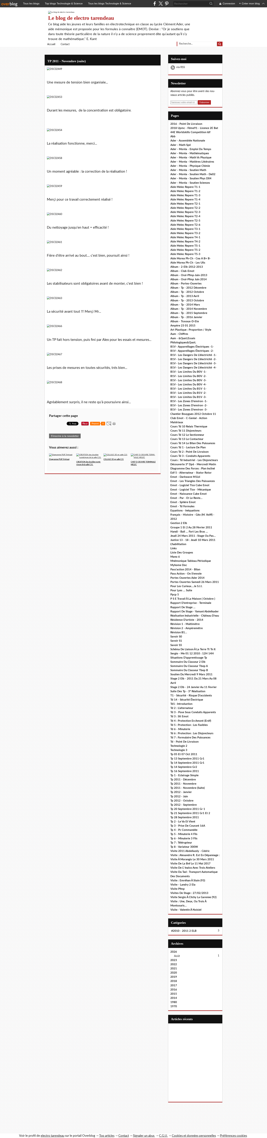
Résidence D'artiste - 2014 (186, 620)
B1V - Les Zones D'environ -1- (188, 401)
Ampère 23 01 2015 (182, 325)
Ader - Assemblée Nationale (187, 140)
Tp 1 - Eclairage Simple (184, 775)
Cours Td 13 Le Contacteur (186, 439)
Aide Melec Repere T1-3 (185, 195)
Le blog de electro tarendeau (81, 18)
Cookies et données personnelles (194, 1135)
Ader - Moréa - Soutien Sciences (190, 183)
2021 (173, 968)
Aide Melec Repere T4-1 (185, 237)
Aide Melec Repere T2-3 (185, 212)
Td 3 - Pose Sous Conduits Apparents (193, 712)
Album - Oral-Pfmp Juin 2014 (188, 279)
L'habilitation (178, 544)
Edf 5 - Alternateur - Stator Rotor (191, 472)
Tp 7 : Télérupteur (181, 842)
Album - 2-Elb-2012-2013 (186, 267)
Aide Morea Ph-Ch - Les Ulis (187, 262)
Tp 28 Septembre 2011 (184, 817)
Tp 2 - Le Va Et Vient (182, 821)
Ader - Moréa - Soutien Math (188, 170)
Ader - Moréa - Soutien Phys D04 (190, 178)
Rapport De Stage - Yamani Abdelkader (194, 611)
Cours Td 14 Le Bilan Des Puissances (192, 443)
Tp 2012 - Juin (179, 796)
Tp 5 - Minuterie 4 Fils (183, 834)
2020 (173, 972)
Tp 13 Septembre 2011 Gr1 (187, 758)
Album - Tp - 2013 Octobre (187, 300)
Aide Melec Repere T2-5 (185, 220)
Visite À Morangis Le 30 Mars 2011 (192, 859)
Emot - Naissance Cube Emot (188, 494)
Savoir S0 (176, 636)
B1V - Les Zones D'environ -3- (188, 409)
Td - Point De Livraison (184, 741)
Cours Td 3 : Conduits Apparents (190, 456)
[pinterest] (166, 3)
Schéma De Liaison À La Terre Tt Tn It (193, 649)
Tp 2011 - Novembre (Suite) (187, 788)
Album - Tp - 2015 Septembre (188, 313)
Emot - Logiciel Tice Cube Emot (189, 485)
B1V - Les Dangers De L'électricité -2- (193, 359)
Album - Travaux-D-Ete (184, 321)
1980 (173, 1002)
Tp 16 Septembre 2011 (184, 771)
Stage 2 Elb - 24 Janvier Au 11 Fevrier (193, 687)
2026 (173, 951)
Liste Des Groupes (181, 552)
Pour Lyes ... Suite (181, 590)
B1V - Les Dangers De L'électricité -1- (193, 355)
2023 (173, 960)
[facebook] (154, 3)
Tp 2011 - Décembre (183, 779)
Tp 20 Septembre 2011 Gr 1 (187, 809)
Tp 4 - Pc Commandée (183, 830)
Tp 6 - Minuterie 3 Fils (183, 838)
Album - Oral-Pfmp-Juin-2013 (188, 275)
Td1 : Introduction (181, 704)
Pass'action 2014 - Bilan (185, 569)
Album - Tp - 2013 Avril (184, 296)
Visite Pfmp (177, 889)
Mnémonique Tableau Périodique (190, 561)
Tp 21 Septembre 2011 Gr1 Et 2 (190, 813)
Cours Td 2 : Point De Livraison (189, 452)
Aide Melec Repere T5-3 (185, 254)
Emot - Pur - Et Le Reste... (186, 498)
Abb (172, 136)
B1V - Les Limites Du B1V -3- (188, 397)
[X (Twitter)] (160, 3)
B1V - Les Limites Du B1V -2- (188, 393)
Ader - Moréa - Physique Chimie (190, 166)
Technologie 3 (178, 750)
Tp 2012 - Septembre (183, 805)
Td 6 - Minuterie (180, 729)
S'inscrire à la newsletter (65, 436)
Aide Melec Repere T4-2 (185, 241)
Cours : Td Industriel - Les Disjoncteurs (194, 460)
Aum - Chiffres (179, 334)
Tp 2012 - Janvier (181, 792)
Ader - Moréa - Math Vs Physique (190, 157)
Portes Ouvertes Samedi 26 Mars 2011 (194, 582)
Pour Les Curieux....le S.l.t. (186, 586)
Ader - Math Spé (180, 145)
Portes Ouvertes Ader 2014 (187, 578)
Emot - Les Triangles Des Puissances (192, 481)
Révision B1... (178, 632)
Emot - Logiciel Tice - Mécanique (190, 489)
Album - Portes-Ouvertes (186, 283)
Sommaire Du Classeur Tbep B (189, 670)
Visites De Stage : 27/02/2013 (189, 893)
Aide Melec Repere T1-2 (185, 191)
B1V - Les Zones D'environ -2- (188, 405)
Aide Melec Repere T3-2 (185, 233)
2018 (173, 981)
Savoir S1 (176, 640)
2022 (173, 964)
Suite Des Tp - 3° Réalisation (187, 691)
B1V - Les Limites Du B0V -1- (188, 371)
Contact (65, 44)
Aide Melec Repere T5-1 (185, 245)
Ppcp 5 (174, 594)
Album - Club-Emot (182, 271)
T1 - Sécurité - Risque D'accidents (191, 695)
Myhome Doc (178, 565)
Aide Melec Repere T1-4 (185, 199)
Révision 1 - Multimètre (185, 624)
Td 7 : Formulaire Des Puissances (190, 737)
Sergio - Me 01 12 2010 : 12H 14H (192, 653)
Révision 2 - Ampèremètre (186, 628)
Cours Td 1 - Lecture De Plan (188, 447)
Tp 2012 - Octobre (181, 800)
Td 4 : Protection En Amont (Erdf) (190, 721)
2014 (173, 998)
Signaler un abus (144, 1135)
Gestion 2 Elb (178, 523)
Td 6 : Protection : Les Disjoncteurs (191, 733)
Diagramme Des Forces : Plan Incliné (192, 468)
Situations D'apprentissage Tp (188, 657)
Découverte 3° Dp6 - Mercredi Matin (193, 464)
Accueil (51, 44)
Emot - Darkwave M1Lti (185, 477)
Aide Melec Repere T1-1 (185, 187)
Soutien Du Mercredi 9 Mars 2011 (191, 674)
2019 (173, 977)
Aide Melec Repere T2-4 (185, 216)
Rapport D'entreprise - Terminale (190, 603)
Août (177, 956)
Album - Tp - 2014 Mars (185, 304)
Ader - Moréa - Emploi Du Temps (190, 149)
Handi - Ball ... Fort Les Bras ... (189, 531)
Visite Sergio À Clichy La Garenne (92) (193, 897)
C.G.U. (163, 1135)
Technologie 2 (178, 746)
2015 (173, 993)
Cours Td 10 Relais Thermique (188, 426)
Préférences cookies (233, 1135)
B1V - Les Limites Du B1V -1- (188, 388)
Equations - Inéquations (185, 510)
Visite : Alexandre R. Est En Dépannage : (195, 855)
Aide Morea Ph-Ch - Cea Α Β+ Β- (190, 258)
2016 (173, 989)
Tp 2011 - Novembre (183, 783)
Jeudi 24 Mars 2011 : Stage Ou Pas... (193, 536)
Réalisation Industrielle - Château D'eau (194, 615)
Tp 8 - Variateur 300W (184, 847)
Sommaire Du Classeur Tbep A (189, 666)
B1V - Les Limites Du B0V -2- (188, 376)
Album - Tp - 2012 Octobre (187, 292)
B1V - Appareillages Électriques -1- (192, 346)
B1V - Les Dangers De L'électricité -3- (193, 363)
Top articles (106, 1135)
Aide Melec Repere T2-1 (185, 203)
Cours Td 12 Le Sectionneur (187, 435)
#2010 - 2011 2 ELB (184, 931)
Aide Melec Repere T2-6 (185, 225)
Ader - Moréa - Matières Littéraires (192, 161)
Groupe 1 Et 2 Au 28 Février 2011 (191, 527)
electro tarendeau (52, 1135)
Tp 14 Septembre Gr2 (183, 767)
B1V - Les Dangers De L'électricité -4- (193, 367)
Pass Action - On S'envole (186, 573)
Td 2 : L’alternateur (181, 708)
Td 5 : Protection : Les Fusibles (189, 725)
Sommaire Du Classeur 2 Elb (187, 662)
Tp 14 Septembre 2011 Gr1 (187, 763)
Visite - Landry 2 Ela (182, 884)
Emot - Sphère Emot (183, 502)
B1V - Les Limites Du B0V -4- (188, 384)
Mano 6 (175, 556)
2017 (173, 985)
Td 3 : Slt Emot (179, 716)
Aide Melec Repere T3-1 (185, 229)
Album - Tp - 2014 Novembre (188, 309)
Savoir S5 (176, 645)
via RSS (180, 67)
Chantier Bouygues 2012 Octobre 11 (193, 414)
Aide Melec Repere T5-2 (185, 250)
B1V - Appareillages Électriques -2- (192, 351)
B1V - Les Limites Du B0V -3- (188, 380)
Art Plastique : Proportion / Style (190, 329)
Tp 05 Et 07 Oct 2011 (183, 754)
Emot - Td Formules (182, 506)
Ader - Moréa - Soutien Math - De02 (192, 174)
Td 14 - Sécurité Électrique (186, 699)
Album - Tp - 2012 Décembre (188, 287)
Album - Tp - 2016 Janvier (186, 317)
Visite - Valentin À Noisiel (185, 909)
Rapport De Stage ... (182, 607)
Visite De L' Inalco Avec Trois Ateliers (192, 867)
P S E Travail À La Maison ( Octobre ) (192, 598)
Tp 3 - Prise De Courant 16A (187, 825)
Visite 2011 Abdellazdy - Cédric (190, 851)
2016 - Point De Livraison (186, 124)
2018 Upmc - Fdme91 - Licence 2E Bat (194, 128)
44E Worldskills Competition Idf (190, 132)
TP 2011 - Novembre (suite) (66, 61)
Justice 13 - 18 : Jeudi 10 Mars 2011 (192, 540)
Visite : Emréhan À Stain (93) (187, 880)
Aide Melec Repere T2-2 (185, 208)
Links (173, 548)
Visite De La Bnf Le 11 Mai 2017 (190, 863)
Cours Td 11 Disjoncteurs (185, 430)
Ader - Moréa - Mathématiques (189, 153)
